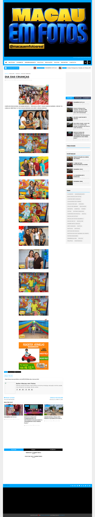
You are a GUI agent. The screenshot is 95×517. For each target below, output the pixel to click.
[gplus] (75, 485)
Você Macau (78, 240)
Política (70, 240)
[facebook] (71, 485)
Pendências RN (72, 238)
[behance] (86, 485)
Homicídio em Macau (74, 213)
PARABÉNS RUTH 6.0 (38, 68)
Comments (87, 98)
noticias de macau (73, 231)
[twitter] (73, 485)
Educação (48, 62)
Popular (78, 98)
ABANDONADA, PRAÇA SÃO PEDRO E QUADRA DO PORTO (53, 417)
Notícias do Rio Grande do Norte (78, 233)
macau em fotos (73, 216)
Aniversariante (30, 62)
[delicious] (90, 485)
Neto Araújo (72, 226)
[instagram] (88, 485)
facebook (53, 449)
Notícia (27, 405)
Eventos (77, 208)
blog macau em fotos (74, 196)
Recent (70, 98)
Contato (73, 62)
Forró (83, 208)
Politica (40, 62)
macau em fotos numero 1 (76, 218)
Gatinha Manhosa (78, 211)
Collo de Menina (73, 206)
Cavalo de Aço (72, 203)
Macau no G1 (71, 221)
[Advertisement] (18, 499)
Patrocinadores (73, 235)
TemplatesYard (45, 515)
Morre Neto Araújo (74, 223)
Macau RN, (25, 80)
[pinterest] (77, 485)
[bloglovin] (79, 485)
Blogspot (62, 515)
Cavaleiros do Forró (74, 201)
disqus (33, 449)
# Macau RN (11, 372)
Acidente (20, 62)
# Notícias (18, 372)
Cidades (81, 203)
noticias (47, 405)
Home (6, 73)
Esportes (64, 62)
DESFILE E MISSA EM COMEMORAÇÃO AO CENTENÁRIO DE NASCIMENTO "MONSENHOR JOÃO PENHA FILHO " (33, 420)
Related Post (8, 402)
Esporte (51, 67)
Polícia (56, 62)
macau (84, 213)
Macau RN (11, 73)
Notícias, (30, 80)
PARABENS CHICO (78, 169)
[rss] (83, 485)
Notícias (12, 62)
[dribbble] (81, 485)
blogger (13, 449)
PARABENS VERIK (78, 181)
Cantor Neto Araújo (74, 199)
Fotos (69, 211)
